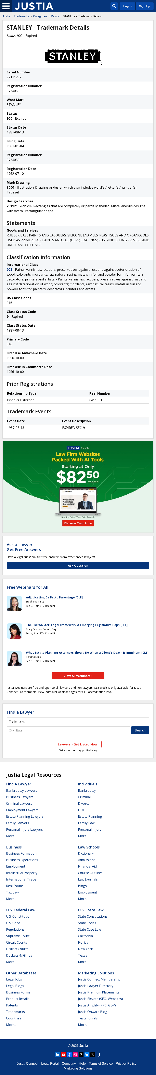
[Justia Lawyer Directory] (98, 1054)
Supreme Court (17, 936)
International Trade (21, 879)
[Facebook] (69, 1054)
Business (14, 847)
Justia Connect (27, 1063)
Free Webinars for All (27, 587)
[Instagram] (75, 1054)
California (85, 936)
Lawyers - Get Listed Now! (78, 744)
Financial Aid (87, 866)
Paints (55, 16)
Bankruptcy (87, 790)
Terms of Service (101, 1063)
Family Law (86, 823)
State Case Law (89, 929)
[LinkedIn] (57, 1054)
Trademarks (21, 16)
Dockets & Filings (19, 955)
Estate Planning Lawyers (24, 816)
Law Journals (88, 879)
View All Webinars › (78, 676)
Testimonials (88, 1018)
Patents (12, 1005)
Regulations (15, 929)
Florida (83, 942)
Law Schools (89, 847)
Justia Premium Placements (98, 992)
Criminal (84, 797)
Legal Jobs (14, 979)
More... (11, 836)
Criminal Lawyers (19, 803)
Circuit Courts (16, 942)
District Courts (17, 949)
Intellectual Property (21, 873)
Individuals (87, 784)
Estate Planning (90, 816)
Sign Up (144, 6)
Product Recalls (17, 999)
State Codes (87, 923)
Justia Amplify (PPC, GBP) (97, 1005)
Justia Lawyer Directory (95, 986)
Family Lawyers (17, 823)
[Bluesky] (86, 1054)
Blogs (82, 886)
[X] (92, 1054)
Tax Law (12, 892)
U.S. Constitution (18, 916)
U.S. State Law (91, 909)
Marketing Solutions (96, 973)
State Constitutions (92, 916)
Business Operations (22, 860)
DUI (81, 810)
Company (69, 1063)
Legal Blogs (15, 986)
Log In (127, 6)
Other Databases (21, 973)
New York (85, 949)
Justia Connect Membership (99, 979)
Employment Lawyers (22, 810)
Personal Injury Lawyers (24, 829)
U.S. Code (13, 923)
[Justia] (34, 6)
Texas (82, 955)
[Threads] (81, 1054)
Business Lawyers (19, 797)
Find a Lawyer (20, 712)
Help (82, 1063)
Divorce (84, 803)
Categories (40, 16)
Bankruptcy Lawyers (21, 790)
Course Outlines (90, 873)
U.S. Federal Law (20, 909)
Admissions (86, 860)
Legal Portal (50, 1063)
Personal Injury (89, 829)
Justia (6, 16)
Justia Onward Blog (92, 1011)
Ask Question (78, 565)
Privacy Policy (126, 1063)
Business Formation (21, 853)
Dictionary (86, 853)
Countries (13, 1018)
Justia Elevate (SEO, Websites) (100, 999)
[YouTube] (63, 1054)
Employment (15, 866)
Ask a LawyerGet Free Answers (24, 547)
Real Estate (14, 886)
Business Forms (18, 992)
